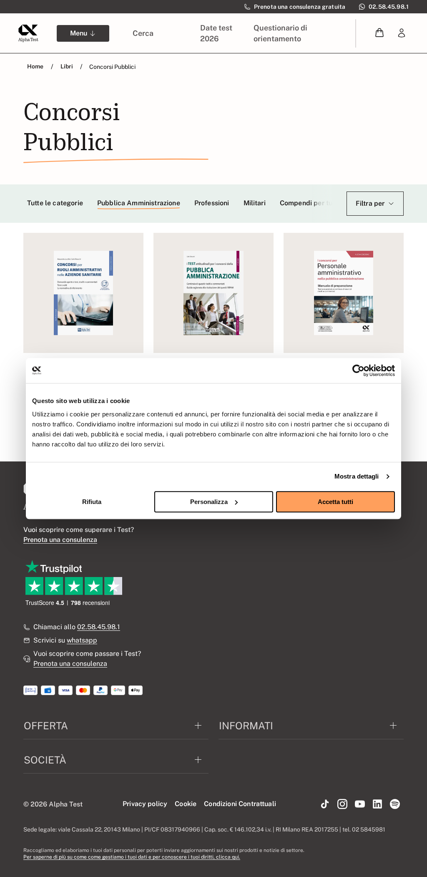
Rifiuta (91, 501)
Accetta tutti (335, 501)
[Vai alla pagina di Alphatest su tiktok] (325, 804)
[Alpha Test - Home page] (28, 33)
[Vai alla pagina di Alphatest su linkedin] (377, 804)
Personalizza (209, 501)
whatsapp (82, 640)
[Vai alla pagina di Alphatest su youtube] (360, 804)
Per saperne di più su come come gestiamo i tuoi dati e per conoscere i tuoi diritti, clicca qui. (131, 857)
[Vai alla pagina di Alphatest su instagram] (342, 804)
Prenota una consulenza (70, 664)
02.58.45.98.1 (98, 627)
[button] (379, 33)
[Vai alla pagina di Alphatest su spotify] (395, 804)
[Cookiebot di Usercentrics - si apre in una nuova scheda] (358, 370)
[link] (401, 33)
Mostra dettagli (356, 476)
